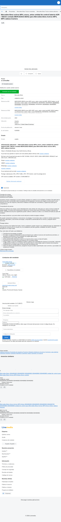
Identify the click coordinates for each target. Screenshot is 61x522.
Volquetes (31, 352)
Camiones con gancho (37, 353)
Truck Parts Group (7, 261)
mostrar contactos (44, 153)
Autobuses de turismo (39, 352)
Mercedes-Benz (19, 95)
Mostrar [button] (14, 277)
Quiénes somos (6, 434)
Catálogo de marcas (7, 475)
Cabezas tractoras (5, 352)
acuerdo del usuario (53, 340)
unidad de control (19, 98)
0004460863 (18, 104)
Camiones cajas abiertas (51, 352)
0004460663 (32, 104)
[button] (58, 2)
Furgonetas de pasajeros (16, 352)
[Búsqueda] (58, 7)
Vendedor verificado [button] (9, 263)
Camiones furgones (5, 353)
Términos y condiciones (8, 464)
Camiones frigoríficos (16, 353)
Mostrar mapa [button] (30, 302)
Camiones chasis (26, 353)
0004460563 (56, 102)
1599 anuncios (11, 264)
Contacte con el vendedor (9, 91)
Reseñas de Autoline (7, 472)
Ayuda (3, 437)
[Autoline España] (10, 2)
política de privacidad (36, 340)
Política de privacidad (7, 466)
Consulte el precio (8, 84)
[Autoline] (6, 11)
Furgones (25, 352)
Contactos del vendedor (8, 440)
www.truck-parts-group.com (9, 285)
